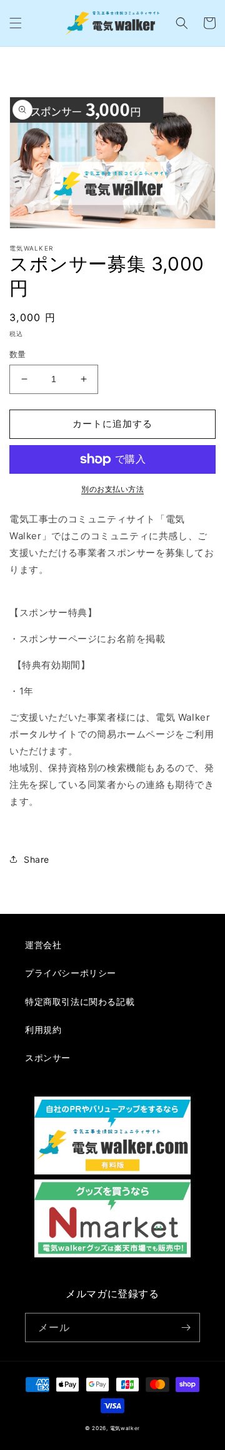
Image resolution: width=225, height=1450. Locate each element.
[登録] (185, 1327)
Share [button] (36, 859)
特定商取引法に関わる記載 (79, 1001)
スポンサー (48, 1057)
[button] (15, 23)
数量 (17, 354)
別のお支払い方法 (112, 489)
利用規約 (43, 1029)
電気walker (125, 1428)
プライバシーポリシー (70, 972)
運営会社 (43, 944)
